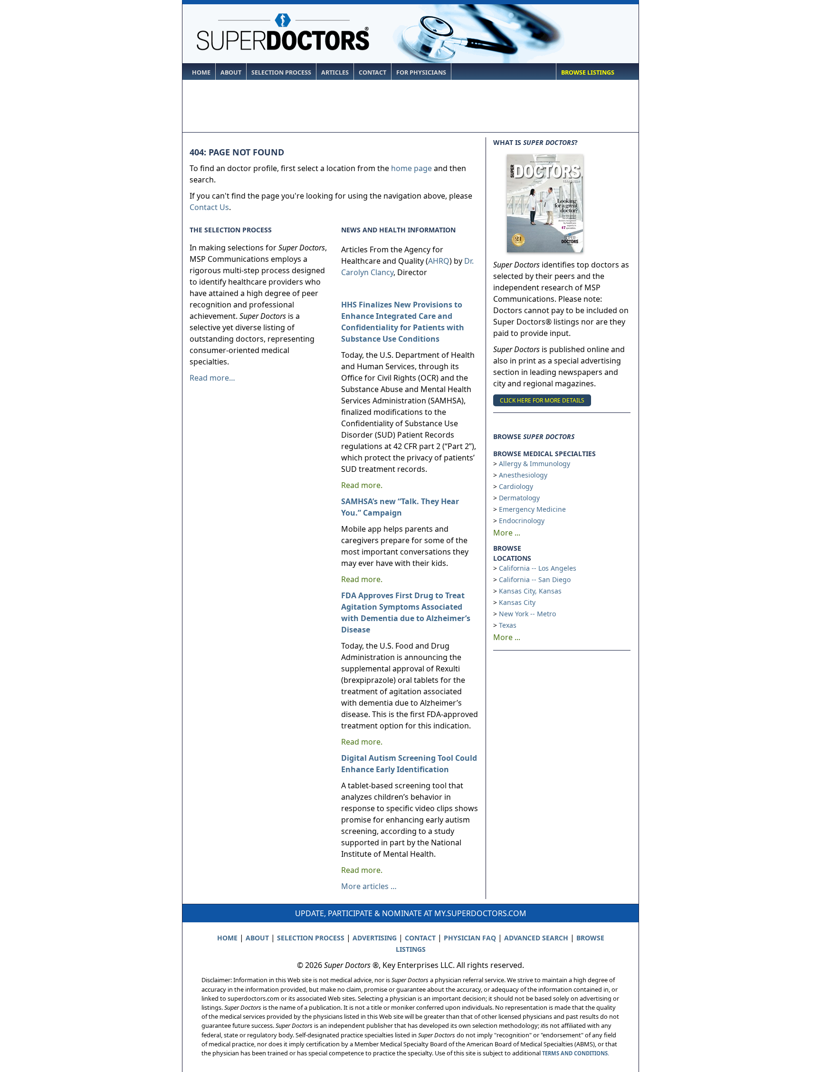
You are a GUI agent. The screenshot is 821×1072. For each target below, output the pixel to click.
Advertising (375, 937)
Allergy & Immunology (534, 463)
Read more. (361, 485)
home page (411, 168)
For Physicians (421, 72)
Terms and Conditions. (575, 1053)
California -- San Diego (535, 579)
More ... (506, 532)
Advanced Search (536, 937)
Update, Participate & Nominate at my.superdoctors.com (410, 913)
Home (201, 72)
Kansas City (517, 602)
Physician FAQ (470, 937)
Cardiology (516, 486)
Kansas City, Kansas (530, 590)
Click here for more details (542, 400)
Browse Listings (587, 72)
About (230, 72)
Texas (507, 625)
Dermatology (519, 497)
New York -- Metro (527, 613)
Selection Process (281, 72)
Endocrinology (521, 520)
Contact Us (209, 207)
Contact (372, 72)
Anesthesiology (523, 474)
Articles (335, 72)
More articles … (369, 886)
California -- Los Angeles (537, 568)
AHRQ (438, 261)
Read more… (212, 378)
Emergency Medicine (532, 509)
